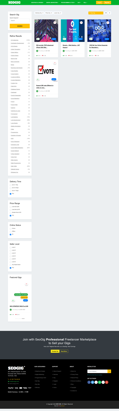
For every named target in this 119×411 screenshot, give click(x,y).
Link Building (20, 117)
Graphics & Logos (20, 111)
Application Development (20, 43)
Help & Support (57, 371)
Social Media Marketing (20, 147)
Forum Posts (20, 104)
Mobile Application (20, 126)
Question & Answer (20, 135)
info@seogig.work (14, 381)
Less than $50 (15, 206)
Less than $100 (16, 209)
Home (55, 387)
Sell (85, 2)
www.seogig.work (14, 383)
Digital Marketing (52, 2)
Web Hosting (20, 160)
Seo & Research (20, 141)
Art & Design (20, 46)
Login (54, 384)
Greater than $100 (16, 212)
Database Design (20, 89)
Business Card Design (20, 67)
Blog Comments (20, 61)
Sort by (93, 13)
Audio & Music (20, 55)
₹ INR (26, 392)
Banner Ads (20, 58)
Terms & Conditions (76, 381)
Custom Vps (20, 83)
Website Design (20, 169)
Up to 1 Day (15, 184)
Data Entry (20, 86)
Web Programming (20, 163)
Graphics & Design (37, 2)
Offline (13, 231)
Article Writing (20, 52)
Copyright (73, 387)
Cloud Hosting (20, 74)
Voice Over (20, 157)
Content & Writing (20, 77)
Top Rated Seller (16, 264)
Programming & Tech (67, 2)
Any (13, 193)
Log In (99, 2)
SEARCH (19, 26)
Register (107, 2)
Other (20, 129)
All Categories (20, 40)
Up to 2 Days (15, 187)
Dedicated (20, 92)
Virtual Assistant (20, 154)
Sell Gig (38, 381)
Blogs (20, 64)
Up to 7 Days (15, 190)
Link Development (20, 120)
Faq (54, 377)
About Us (73, 371)
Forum (20, 101)
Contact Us (55, 351)
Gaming (20, 107)
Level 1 (14, 247)
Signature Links (20, 144)
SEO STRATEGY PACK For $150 (19, 306)
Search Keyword (14, 17)
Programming (20, 132)
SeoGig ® (63, 405)
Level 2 (14, 250)
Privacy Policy (74, 374)
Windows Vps (20, 172)
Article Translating (20, 49)
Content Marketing (20, 80)
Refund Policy (74, 377)
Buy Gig (38, 384)
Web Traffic (20, 166)
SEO (20, 138)
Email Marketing (20, 98)
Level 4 (14, 256)
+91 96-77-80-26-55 (14, 379)
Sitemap (38, 387)
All (12, 234)
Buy (79, 2)
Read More (64, 351)
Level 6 (14, 261)
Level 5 (14, 258)
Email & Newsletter (20, 95)
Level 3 (14, 253)
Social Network (20, 150)
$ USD (21, 392)
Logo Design (20, 123)
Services (55, 374)
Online (13, 228)
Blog (72, 384)
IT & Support (20, 114)
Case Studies (20, 71)
